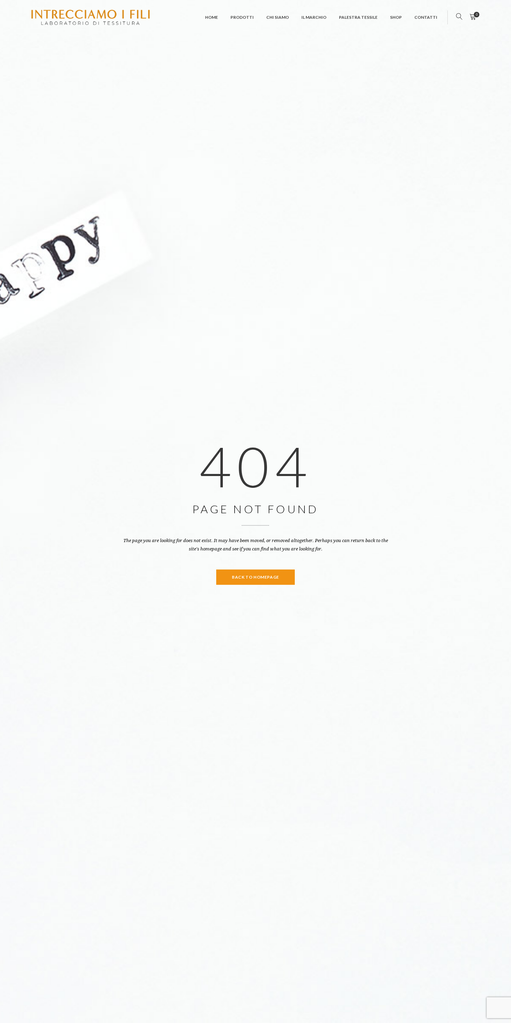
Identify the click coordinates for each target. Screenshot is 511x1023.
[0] (472, 17)
